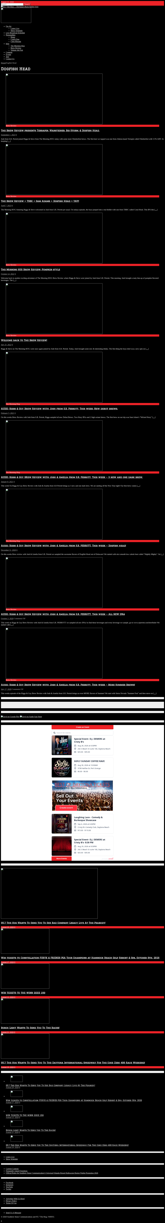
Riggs (13, 37)
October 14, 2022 (7, 274)
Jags (7, 57)
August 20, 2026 (7, 927)
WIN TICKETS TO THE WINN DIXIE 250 (23, 992)
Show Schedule (17, 31)
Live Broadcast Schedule (15, 33)
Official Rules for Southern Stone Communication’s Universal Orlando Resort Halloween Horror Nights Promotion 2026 (52, 1173)
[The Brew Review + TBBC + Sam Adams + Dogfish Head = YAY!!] (54, 194)
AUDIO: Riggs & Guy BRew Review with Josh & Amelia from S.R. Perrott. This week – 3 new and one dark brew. (72, 477)
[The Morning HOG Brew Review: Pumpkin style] (54, 263)
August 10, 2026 (7, 1067)
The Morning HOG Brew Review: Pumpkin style (30, 269)
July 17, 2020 (6, 689)
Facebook (9, 1183)
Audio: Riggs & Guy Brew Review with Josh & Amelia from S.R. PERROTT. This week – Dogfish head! (63, 545)
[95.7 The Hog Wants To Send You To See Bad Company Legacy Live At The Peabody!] (17, 1081)
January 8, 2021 (7, 482)
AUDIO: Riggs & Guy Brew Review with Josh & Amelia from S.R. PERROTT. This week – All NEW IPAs (63, 614)
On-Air (8, 26)
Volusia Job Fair (17, 50)
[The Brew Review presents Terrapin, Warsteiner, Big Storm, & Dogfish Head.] (54, 124)
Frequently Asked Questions (16, 1171)
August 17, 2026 (7, 962)
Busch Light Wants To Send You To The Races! (30, 1027)
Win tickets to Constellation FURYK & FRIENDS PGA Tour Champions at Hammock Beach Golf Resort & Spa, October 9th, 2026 (80, 957)
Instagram (9, 1185)
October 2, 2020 (7, 619)
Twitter (8, 1189)
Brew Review (16, 48)
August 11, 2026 (7, 1032)
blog (7, 44)
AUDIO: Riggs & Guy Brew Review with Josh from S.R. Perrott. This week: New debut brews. (59, 408)
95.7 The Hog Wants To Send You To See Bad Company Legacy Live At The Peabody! (53, 922)
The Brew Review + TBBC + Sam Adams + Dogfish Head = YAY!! (40, 201)
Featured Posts (9, 864)
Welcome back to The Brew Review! (24, 340)
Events (8, 54)
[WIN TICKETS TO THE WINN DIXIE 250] (17, 1111)
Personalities (10, 35)
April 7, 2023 (6, 206)
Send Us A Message (13, 1213)
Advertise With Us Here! (15, 1199)
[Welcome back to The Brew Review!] (54, 333)
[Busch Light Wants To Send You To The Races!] (17, 1126)
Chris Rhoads (16, 41)
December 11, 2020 (8, 550)
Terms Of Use (11, 1203)
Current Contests (12, 1169)
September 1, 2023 (8, 135)
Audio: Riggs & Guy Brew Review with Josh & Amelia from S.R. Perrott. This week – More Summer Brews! (68, 684)
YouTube (9, 1187)
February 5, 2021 (7, 413)
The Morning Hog (18, 46)
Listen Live (15, 28)
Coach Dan (15, 39)
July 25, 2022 (6, 345)
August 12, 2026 (7, 997)
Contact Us (10, 59)
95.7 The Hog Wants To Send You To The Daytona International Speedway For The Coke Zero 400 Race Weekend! (73, 1062)
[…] (9, 141)
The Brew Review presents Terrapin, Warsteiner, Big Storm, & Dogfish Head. (50, 130)
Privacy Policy (11, 1201)
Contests (9, 52)
